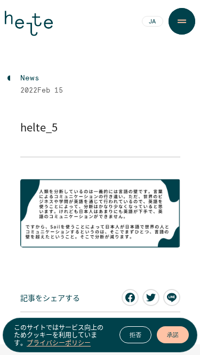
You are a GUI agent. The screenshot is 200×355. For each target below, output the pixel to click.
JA (152, 22)
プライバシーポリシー (59, 342)
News (29, 78)
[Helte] (28, 28)
